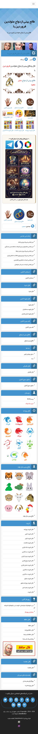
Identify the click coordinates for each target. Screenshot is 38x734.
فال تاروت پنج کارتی (27, 560)
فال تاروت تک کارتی (27, 547)
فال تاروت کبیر (29, 533)
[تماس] (11, 699)
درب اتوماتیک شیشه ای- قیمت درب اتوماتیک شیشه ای (19, 606)
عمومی (24, 226)
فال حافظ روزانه (29, 629)
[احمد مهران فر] (31, 46)
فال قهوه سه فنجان (28, 309)
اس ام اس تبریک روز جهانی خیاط (24, 250)
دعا (32, 358)
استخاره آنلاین (29, 277)
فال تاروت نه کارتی (28, 569)
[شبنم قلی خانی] (7, 46)
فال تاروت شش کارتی (27, 565)
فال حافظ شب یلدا (28, 634)
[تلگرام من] (27, 699)
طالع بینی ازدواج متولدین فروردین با (19, 23)
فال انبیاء (30, 291)
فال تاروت (30, 591)
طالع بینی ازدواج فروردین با (18, 53)
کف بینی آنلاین (29, 327)
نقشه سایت (11, 718)
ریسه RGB (30, 398)
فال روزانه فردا (29, 685)
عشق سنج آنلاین (28, 385)
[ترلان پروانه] (19, 46)
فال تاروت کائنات (28, 542)
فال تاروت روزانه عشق (27, 582)
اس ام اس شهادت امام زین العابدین (23, 259)
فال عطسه (30, 667)
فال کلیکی (30, 371)
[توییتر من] (5, 699)
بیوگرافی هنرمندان (28, 680)
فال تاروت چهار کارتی (27, 556)
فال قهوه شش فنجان (27, 313)
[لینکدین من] (13, 704)
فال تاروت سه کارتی (27, 551)
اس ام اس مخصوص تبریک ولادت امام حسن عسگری (19, 246)
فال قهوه (30, 304)
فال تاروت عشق (28, 578)
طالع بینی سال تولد (28, 515)
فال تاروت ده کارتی (28, 573)
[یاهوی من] (33, 699)
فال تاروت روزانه (28, 529)
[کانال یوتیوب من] (19, 704)
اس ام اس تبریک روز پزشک (25, 242)
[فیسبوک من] (22, 699)
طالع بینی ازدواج (28, 340)
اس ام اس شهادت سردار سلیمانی (24, 264)
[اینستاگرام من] (16, 699)
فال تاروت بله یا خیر (27, 587)
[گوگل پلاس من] (24, 704)
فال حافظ (30, 625)
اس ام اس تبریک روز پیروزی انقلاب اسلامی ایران (20, 255)
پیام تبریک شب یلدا (28, 638)
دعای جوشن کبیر (28, 354)
